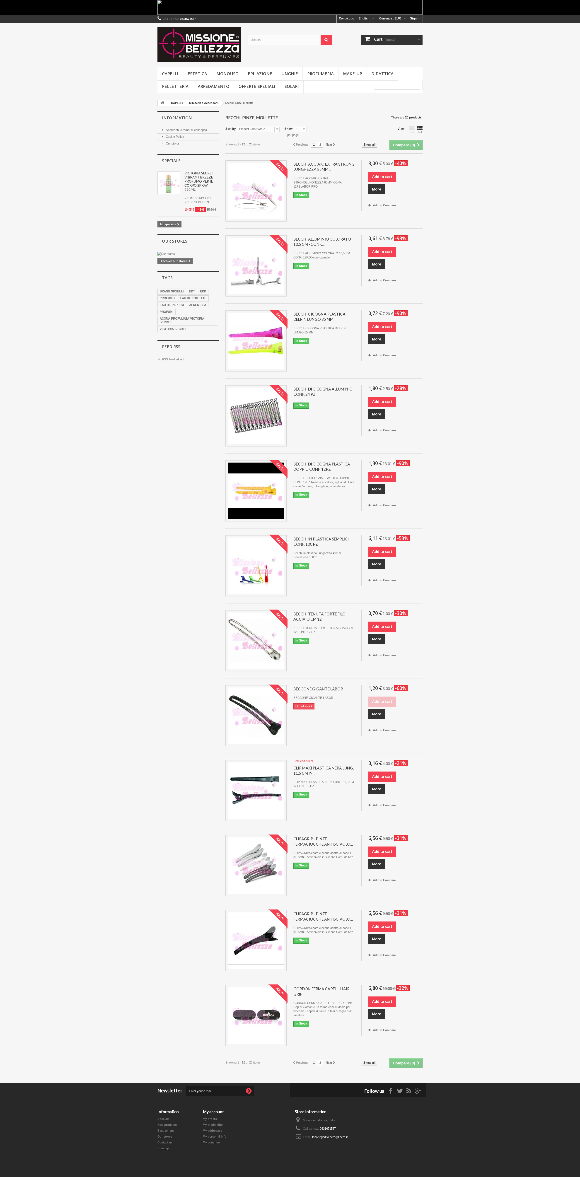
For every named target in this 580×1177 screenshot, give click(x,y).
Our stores (172, 143)
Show (288, 128)
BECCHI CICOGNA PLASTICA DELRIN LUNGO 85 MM (319, 317)
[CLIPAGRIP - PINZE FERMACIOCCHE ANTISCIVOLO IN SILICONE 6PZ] (256, 865)
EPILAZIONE (260, 73)
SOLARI (292, 86)
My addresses (212, 1130)
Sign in (415, 18)
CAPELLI (170, 73)
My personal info (214, 1136)
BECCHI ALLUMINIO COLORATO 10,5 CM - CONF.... (322, 242)
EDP (203, 291)
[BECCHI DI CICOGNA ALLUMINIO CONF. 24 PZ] (256, 416)
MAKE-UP (352, 73)
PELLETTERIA (175, 86)
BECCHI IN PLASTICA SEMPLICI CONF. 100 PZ (321, 542)
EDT (192, 291)
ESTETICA (197, 73)
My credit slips (213, 1124)
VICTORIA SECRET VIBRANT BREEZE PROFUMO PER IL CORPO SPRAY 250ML (199, 181)
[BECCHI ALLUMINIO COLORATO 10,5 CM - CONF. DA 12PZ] (256, 266)
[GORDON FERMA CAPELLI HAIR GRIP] (256, 1015)
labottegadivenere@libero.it (330, 1137)
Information (177, 118)
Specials (171, 160)
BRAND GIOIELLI (172, 291)
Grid (412, 132)
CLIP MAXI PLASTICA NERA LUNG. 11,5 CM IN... (323, 771)
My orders (210, 1119)
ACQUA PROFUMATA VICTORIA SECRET (182, 320)
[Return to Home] (162, 103)
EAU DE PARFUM (172, 305)
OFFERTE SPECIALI (257, 86)
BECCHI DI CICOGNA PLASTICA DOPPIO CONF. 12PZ (321, 467)
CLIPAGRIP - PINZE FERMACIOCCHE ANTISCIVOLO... (323, 842)
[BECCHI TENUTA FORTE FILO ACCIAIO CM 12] (256, 641)
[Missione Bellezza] (199, 44)
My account (213, 1111)
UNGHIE (289, 73)
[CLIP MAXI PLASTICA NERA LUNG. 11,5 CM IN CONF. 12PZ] (256, 790)
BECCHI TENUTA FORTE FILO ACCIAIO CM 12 (319, 617)
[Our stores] (188, 254)
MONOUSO (227, 73)
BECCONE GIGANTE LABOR (318, 689)
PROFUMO (167, 298)
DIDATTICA (382, 73)
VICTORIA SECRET (173, 329)
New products (167, 1124)
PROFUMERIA (320, 73)
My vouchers (212, 1142)
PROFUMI (166, 312)
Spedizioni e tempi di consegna (186, 130)
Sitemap (163, 1148)
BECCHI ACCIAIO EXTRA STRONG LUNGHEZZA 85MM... (324, 167)
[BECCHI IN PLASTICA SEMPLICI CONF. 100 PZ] (256, 566)
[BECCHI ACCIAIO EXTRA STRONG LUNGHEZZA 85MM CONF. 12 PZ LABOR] (256, 191)
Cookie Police (174, 136)
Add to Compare (384, 205)
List (420, 132)
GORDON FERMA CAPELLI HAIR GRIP (321, 991)
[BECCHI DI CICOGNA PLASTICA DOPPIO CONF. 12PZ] (256, 491)
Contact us (346, 18)
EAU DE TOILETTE (193, 298)
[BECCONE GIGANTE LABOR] (256, 715)
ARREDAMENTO (213, 86)
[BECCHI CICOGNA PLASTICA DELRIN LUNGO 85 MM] (256, 341)
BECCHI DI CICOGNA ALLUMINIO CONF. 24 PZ (323, 392)
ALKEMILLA (197, 305)
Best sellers (165, 1130)
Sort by (230, 128)
